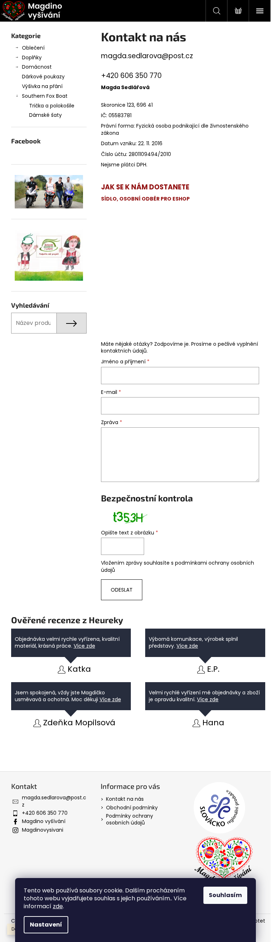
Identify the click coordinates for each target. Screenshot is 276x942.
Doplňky (32, 57)
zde (58, 906)
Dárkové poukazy (43, 76)
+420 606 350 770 (45, 813)
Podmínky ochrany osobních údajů (129, 819)
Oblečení (33, 47)
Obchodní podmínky (132, 807)
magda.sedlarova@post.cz (147, 56)
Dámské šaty (45, 115)
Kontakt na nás (125, 799)
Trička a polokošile (51, 105)
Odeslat (122, 589)
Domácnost (37, 66)
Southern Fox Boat (45, 96)
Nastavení (46, 924)
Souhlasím (225, 895)
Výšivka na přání (42, 86)
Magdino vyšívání (43, 821)
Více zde (84, 645)
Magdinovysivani (42, 829)
